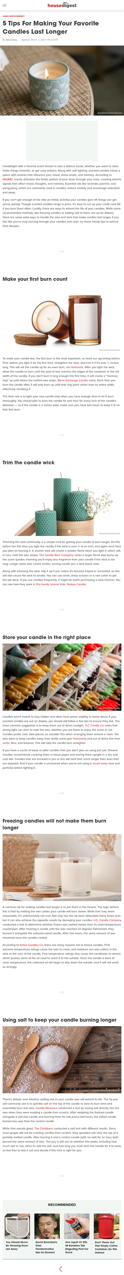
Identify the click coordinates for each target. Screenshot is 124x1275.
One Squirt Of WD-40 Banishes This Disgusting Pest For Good (76, 1247)
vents (6, 743)
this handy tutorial (47, 584)
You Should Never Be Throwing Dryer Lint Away (17, 1246)
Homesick (77, 367)
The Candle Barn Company (56, 555)
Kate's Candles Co (31, 945)
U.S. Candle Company (107, 920)
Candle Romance (46, 1108)
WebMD (8, 179)
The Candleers (43, 1128)
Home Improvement (14, 16)
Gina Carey (11, 40)
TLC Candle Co (94, 725)
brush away (100, 763)
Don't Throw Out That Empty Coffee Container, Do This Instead (106, 1247)
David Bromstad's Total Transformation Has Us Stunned (46, 1247)
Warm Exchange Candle (72, 380)
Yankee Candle (76, 584)
